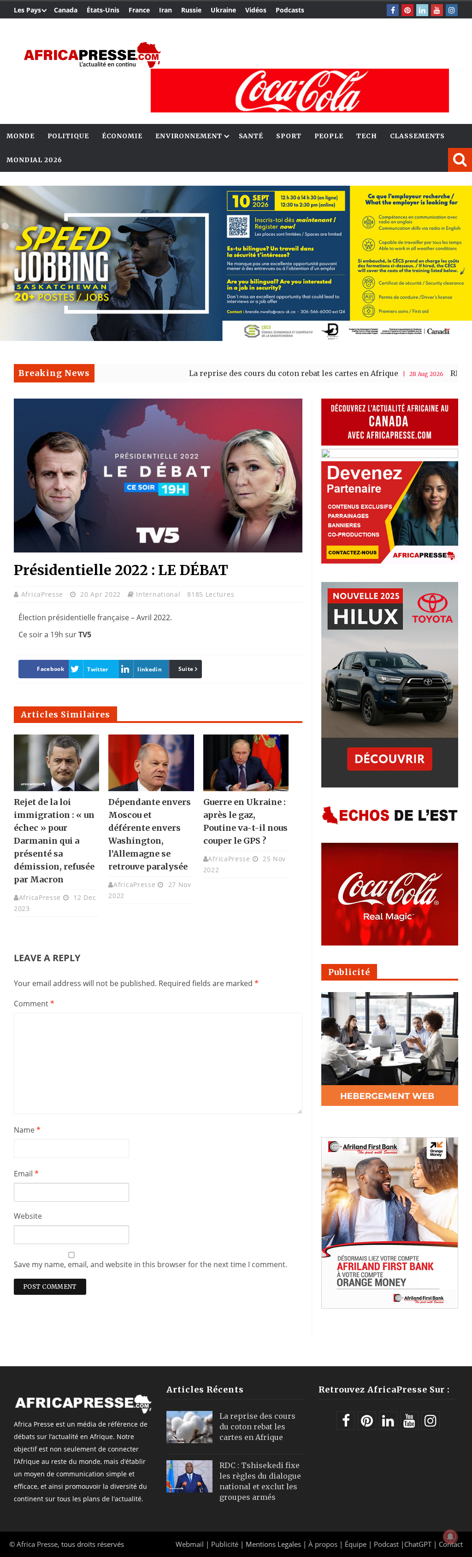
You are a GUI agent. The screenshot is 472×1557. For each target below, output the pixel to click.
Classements (417, 136)
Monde (20, 136)
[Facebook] (393, 10)
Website (28, 1216)
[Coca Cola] (300, 90)
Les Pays (27, 10)
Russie (191, 10)
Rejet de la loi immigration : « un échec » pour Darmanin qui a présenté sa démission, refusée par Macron (54, 841)
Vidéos (255, 10)
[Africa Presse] (92, 55)
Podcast (386, 1544)
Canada (65, 10)
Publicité (225, 1544)
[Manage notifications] (450, 1536)
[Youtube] (437, 10)
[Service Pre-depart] (236, 338)
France (139, 10)
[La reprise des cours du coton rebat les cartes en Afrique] (189, 1427)
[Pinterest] (407, 10)
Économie (122, 136)
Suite (186, 669)
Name (27, 1130)
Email (26, 1174)
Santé (251, 136)
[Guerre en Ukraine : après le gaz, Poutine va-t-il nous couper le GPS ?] (246, 763)
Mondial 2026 (34, 160)
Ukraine (223, 10)
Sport (288, 136)
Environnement (188, 136)
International (158, 594)
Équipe (356, 1544)
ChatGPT (417, 1544)
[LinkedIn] (422, 10)
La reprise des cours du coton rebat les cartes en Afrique (243, 373)
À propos (322, 1544)
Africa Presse (37, 1544)
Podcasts (290, 10)
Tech (366, 136)
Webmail (190, 1544)
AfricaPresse (43, 594)
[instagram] (452, 10)
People (328, 136)
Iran (165, 10)
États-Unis (103, 10)
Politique (68, 136)
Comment (34, 1004)
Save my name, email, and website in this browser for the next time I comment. (150, 1264)
